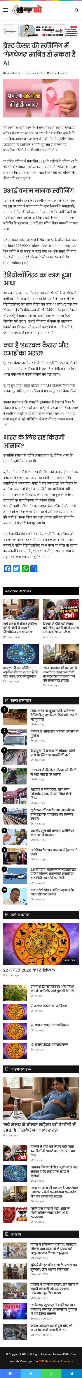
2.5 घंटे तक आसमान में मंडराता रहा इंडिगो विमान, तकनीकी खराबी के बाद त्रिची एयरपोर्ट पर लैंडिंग (53, 873)
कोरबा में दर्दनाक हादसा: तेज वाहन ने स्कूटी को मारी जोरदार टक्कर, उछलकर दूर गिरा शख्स (54, 1288)
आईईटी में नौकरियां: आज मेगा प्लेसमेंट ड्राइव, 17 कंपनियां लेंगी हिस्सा (51, 793)
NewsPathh (13, 73)
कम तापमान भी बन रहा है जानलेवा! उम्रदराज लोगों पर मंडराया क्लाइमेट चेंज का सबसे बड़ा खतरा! (60, 674)
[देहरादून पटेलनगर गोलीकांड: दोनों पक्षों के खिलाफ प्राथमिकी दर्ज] (15, 757)
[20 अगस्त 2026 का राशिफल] (15, 1031)
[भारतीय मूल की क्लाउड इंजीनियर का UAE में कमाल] (15, 837)
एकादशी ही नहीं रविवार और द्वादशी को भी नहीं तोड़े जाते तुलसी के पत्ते (52, 988)
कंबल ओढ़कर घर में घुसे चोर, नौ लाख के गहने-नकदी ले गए (51, 1328)
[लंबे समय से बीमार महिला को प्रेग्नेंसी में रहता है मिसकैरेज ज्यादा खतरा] (21, 609)
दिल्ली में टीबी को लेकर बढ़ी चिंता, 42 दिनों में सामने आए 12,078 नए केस (61, 628)
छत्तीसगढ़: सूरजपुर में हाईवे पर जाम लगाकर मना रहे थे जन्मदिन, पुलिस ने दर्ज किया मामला (54, 1309)
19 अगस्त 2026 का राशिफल (49, 1044)
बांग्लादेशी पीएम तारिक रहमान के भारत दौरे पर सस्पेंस (52, 892)
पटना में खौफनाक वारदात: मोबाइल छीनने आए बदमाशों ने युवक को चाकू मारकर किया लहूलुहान (53, 1248)
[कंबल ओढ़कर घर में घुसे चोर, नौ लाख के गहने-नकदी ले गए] (15, 1332)
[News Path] (27, 10)
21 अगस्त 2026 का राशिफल (49, 1006)
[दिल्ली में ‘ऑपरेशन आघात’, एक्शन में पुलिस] (15, 737)
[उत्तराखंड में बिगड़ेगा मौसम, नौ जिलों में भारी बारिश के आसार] (15, 776)
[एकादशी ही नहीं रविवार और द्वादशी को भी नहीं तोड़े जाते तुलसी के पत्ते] (15, 993)
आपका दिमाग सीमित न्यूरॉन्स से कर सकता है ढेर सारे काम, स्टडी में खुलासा (20, 672)
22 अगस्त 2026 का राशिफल (29, 970)
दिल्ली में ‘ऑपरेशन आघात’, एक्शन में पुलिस (54, 733)
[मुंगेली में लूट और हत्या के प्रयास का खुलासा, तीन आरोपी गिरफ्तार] (15, 1271)
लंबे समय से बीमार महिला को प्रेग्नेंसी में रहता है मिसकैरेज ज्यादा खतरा (20, 628)
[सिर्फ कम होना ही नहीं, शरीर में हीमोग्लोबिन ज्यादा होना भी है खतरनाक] (15, 1215)
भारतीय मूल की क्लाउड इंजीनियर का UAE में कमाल (52, 833)
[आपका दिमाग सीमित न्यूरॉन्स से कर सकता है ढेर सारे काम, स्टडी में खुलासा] (21, 654)
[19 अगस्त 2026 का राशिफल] (15, 1051)
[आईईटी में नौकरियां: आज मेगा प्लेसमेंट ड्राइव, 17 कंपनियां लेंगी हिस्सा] (15, 796)
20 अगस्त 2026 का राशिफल (50, 1025)
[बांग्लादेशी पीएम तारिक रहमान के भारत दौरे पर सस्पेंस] (15, 896)
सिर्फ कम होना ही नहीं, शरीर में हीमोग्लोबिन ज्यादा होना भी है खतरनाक (50, 1212)
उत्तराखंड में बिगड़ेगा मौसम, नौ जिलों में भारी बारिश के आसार (54, 772)
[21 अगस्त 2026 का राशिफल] (15, 1012)
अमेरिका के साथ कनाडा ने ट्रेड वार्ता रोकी (53, 852)
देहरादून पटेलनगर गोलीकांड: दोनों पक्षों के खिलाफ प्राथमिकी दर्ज (53, 753)
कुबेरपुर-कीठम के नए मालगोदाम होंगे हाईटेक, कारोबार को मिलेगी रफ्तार (53, 814)
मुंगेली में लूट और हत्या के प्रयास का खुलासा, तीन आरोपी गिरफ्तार (54, 1267)
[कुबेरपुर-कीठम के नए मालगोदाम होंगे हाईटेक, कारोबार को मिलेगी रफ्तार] (15, 816)
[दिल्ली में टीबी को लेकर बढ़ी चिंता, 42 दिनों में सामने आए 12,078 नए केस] (61, 609)
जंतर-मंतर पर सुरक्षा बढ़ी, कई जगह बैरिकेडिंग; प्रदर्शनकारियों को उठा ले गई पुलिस (54, 715)
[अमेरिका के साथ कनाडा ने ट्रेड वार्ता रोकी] (15, 856)
